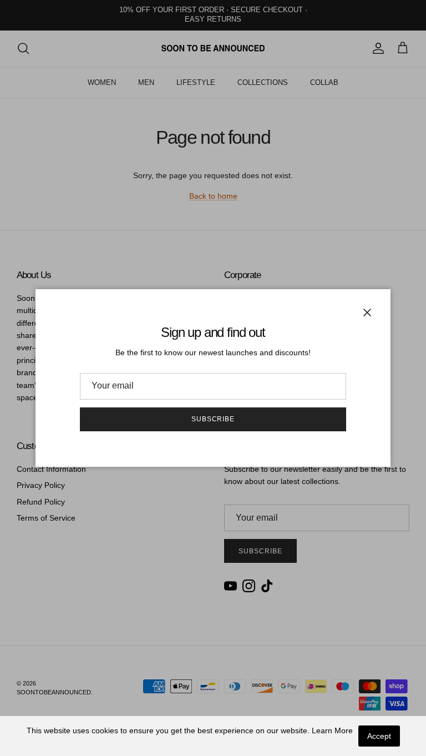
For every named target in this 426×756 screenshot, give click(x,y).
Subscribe (213, 419)
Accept (379, 736)
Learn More (332, 730)
